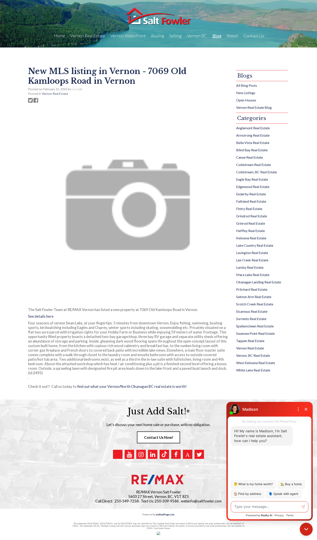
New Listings (245, 93)
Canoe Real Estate (249, 157)
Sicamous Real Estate (251, 311)
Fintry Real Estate (249, 209)
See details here (40, 316)
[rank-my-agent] (187, 454)
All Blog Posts (246, 85)
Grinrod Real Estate (250, 223)
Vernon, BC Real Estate (253, 355)
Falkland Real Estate (251, 201)
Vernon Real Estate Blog (254, 107)
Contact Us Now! (158, 437)
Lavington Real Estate (252, 253)
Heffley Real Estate (250, 231)
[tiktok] (164, 454)
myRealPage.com (165, 514)
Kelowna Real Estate (251, 238)
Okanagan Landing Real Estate (258, 282)
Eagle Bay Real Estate (252, 179)
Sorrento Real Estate (251, 319)
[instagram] (141, 454)
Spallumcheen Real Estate (255, 326)
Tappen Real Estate (250, 341)
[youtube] (129, 454)
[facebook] (176, 454)
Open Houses (246, 100)
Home (59, 35)
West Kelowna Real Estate (255, 363)
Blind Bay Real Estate (252, 150)
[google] (117, 454)
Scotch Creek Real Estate (254, 304)
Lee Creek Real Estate (252, 260)
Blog (216, 35)
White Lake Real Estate (253, 370)
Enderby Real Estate (251, 194)
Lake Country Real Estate (254, 245)
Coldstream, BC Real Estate (256, 172)
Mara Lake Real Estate (252, 275)
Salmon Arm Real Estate (253, 297)
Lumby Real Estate (250, 267)
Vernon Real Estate (55, 93)
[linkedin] (152, 454)
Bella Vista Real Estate (252, 143)
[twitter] (199, 454)
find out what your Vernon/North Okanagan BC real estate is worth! (132, 386)
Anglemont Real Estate (253, 128)
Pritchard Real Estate (251, 289)
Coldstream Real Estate (253, 165)
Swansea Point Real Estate (255, 333)
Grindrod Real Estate (251, 216)
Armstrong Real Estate (253, 135)
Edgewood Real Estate (252, 187)
